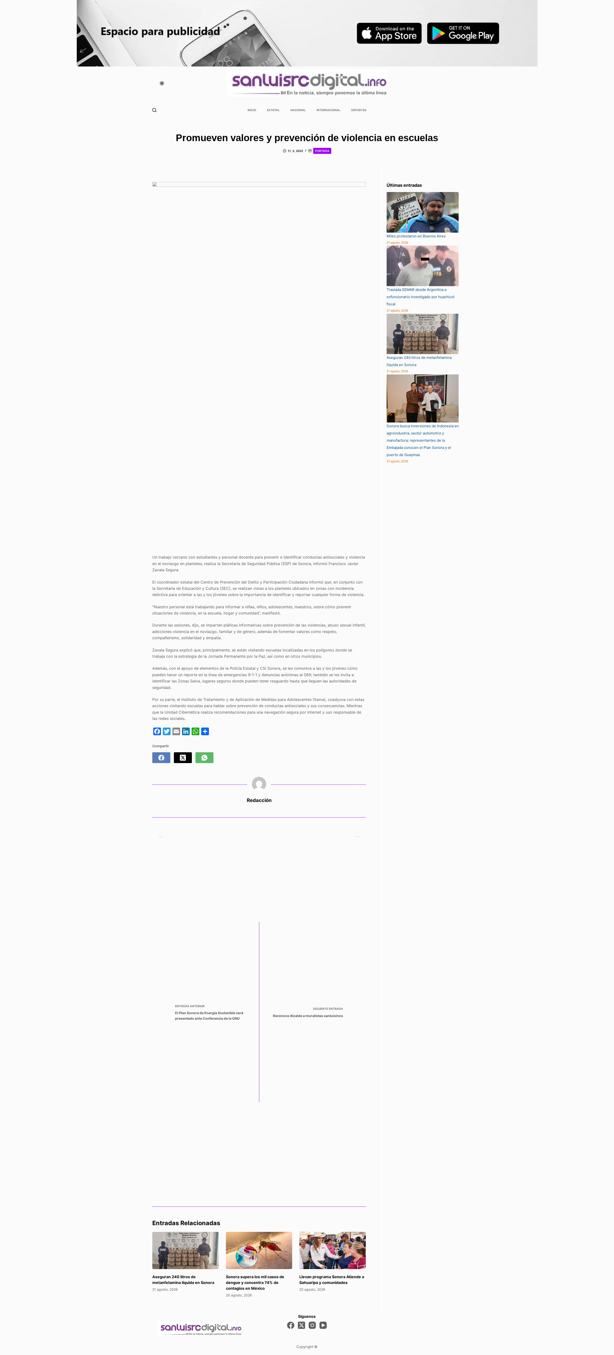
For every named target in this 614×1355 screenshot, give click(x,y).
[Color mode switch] (161, 83)
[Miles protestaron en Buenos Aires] (423, 212)
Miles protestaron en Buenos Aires (416, 236)
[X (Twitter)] (183, 757)
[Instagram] (312, 1325)
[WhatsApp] (204, 757)
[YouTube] (323, 1325)
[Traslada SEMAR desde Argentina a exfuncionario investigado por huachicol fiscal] (423, 266)
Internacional (328, 110)
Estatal (273, 110)
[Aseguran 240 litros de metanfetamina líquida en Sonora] (185, 1250)
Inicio (252, 110)
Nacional (298, 110)
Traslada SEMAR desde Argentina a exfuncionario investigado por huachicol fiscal (421, 296)
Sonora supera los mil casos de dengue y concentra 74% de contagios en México (255, 1282)
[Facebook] (161, 757)
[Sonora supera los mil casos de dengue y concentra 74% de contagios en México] (259, 1250)
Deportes (358, 110)
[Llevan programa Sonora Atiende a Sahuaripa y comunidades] (332, 1250)
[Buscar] (154, 110)
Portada (322, 151)
